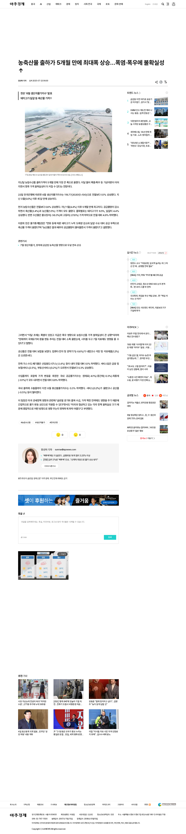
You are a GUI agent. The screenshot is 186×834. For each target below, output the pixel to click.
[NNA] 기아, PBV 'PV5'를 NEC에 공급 (146, 275)
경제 (68, 4)
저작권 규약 (106, 804)
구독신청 (26, 804)
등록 (110, 537)
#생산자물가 (40, 422)
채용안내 (40, 804)
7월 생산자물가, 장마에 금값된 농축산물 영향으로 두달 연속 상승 (50, 245)
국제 (99, 4)
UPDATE (161, 253)
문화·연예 (119, 4)
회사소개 (13, 804)
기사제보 (54, 804)
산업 (49, 4)
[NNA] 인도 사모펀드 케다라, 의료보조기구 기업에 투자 (148, 309)
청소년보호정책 (89, 804)
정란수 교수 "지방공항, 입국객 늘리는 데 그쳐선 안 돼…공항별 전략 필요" (149, 265)
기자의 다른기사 (50, 466)
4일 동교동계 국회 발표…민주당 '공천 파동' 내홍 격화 (32, 733)
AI (41, 4)
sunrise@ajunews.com (65, 449)
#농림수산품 (26, 422)
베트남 (165, 395)
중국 (33, 4)
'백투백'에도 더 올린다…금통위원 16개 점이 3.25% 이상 (66, 455)
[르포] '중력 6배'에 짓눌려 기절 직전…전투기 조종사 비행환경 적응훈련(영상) (68, 703)
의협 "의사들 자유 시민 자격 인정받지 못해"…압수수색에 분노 (103, 733)
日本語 (155, 4)
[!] (167, 93)
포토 (108, 4)
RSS (146, 804)
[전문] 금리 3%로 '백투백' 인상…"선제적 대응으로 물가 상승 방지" (70, 459)
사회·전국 (88, 4)
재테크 (58, 4)
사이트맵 (134, 804)
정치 (77, 4)
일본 (156, 395)
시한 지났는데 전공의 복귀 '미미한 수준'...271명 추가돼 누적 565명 (32, 703)
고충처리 (121, 804)
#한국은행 (54, 422)
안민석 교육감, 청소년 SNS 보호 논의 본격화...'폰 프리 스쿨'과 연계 (147, 285)
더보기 (140, 439)
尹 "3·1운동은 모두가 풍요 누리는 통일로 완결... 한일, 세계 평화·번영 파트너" (68, 733)
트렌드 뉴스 (132, 92)
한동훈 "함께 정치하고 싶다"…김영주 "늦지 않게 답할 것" (103, 703)
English (147, 4)
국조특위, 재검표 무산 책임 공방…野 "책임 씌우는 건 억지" (149, 297)
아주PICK (131, 327)
